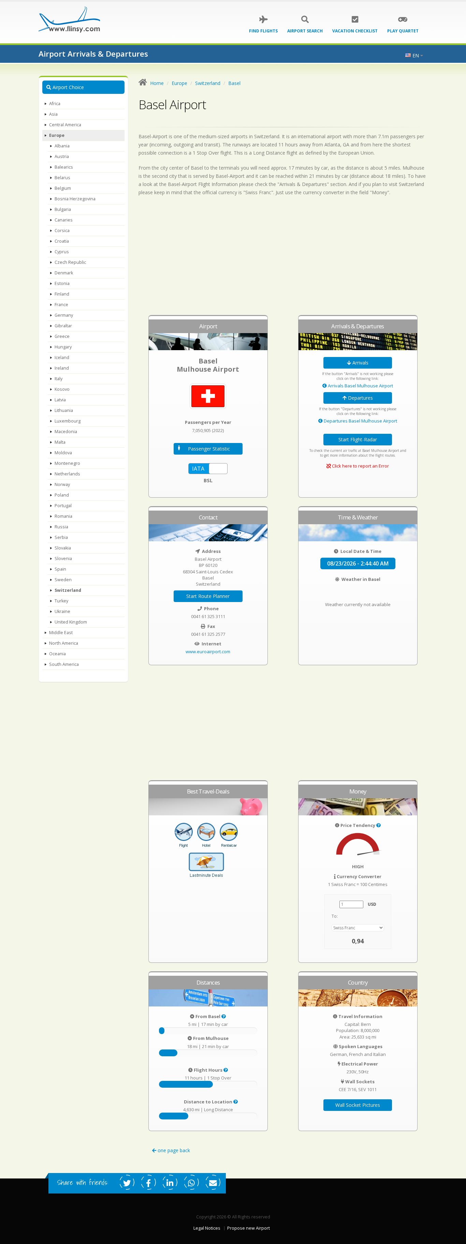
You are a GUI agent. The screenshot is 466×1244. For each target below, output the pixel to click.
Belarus (62, 178)
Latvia (60, 400)
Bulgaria (63, 209)
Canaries (64, 220)
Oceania (57, 654)
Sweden (63, 580)
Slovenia (63, 558)
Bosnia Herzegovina (75, 199)
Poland (62, 495)
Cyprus (62, 252)
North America (63, 643)
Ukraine (62, 611)
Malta (60, 442)
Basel (234, 83)
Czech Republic (70, 262)
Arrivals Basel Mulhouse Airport (360, 386)
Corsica (62, 230)
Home (157, 83)
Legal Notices (206, 1228)
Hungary (63, 347)
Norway (62, 484)
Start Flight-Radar (357, 439)
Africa (54, 103)
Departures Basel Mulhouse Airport (360, 421)
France (61, 305)
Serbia (61, 537)
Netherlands (67, 474)
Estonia (62, 283)
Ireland (62, 368)
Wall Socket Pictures (357, 1105)
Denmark (64, 273)
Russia (61, 527)
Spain (60, 569)
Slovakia (63, 548)
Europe (56, 135)
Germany (64, 315)
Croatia (62, 241)
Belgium (63, 188)
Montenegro (67, 463)
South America (64, 664)
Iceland (62, 357)
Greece (62, 336)
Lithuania (64, 410)
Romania (63, 516)
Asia (53, 114)
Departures (360, 398)
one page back (173, 1150)
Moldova (63, 453)
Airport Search (305, 31)
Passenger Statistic (209, 448)
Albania (62, 146)
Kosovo (62, 389)
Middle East (61, 632)
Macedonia (66, 431)
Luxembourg (68, 421)
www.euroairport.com (208, 651)
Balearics (64, 167)
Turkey (61, 601)
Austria (62, 156)
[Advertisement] (283, 258)
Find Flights (263, 31)
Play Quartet (403, 31)
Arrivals (359, 362)
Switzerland (68, 590)
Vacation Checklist (355, 31)
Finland (62, 294)
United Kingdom (71, 622)
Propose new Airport (248, 1228)
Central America (65, 125)
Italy (58, 379)
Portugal (63, 506)
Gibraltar (63, 326)
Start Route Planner (208, 596)
